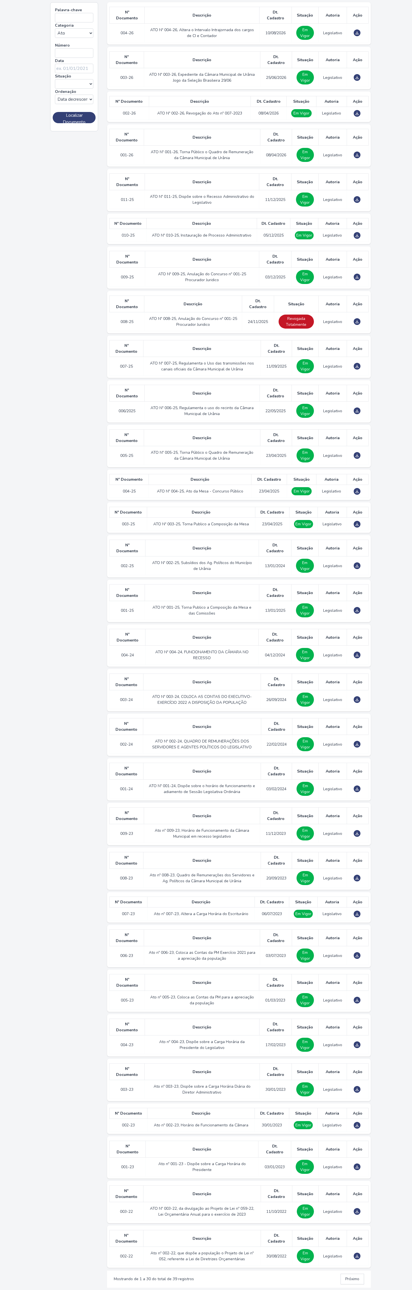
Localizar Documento (74, 117)
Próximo (352, 1279)
